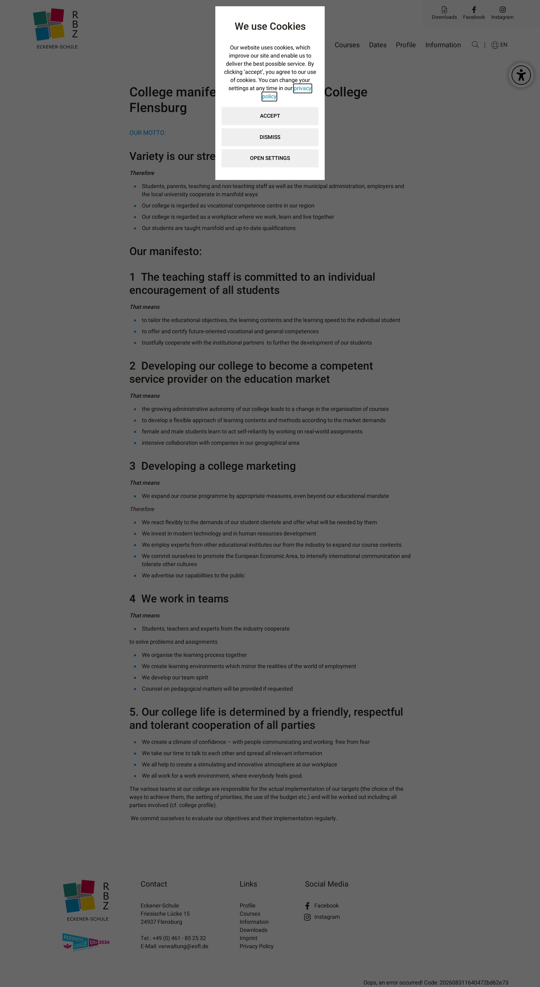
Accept (270, 116)
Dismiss (270, 137)
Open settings (270, 158)
